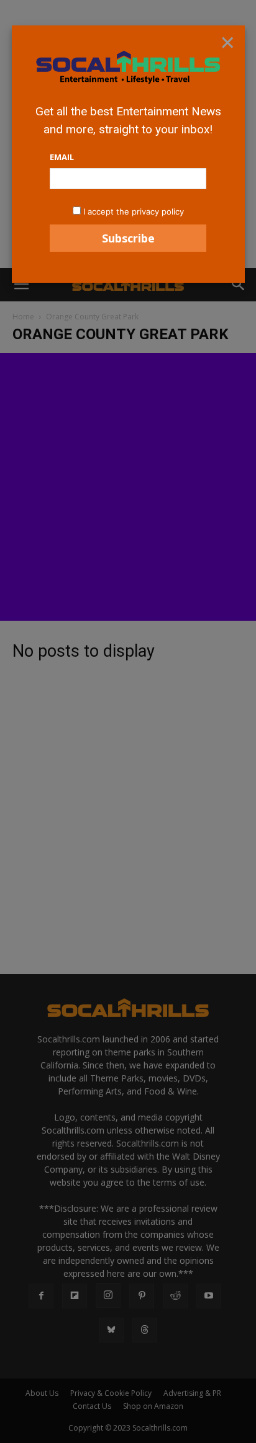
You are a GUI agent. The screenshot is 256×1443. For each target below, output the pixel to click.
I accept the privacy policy (133, 211)
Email (62, 156)
